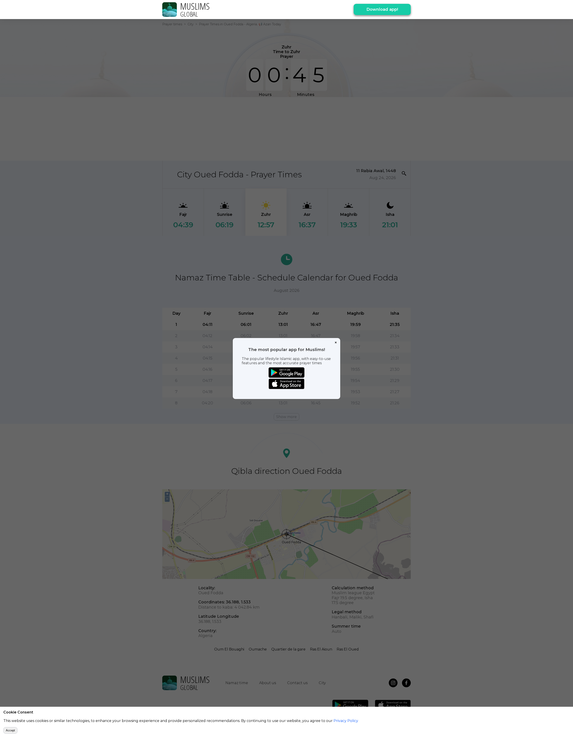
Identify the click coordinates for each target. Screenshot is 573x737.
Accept (10, 730)
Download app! (382, 9)
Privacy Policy (346, 721)
